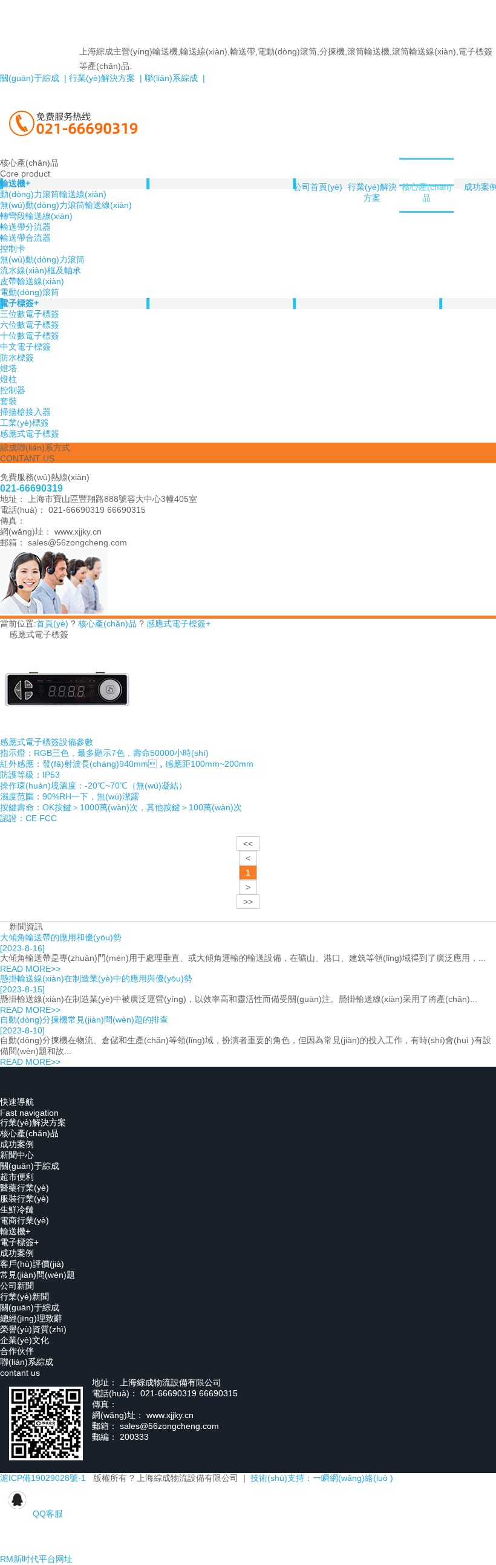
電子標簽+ (19, 303)
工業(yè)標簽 (24, 423)
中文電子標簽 (25, 346)
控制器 (12, 390)
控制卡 (12, 248)
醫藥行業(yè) (24, 1187)
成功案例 (17, 1144)
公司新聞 (17, 1285)
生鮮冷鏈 (17, 1209)
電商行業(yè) (24, 1220)
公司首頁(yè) (317, 187)
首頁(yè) (52, 623)
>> (248, 901)
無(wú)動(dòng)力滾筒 (42, 259)
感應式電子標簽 (29, 433)
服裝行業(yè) (24, 1198)
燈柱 (8, 379)
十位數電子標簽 (29, 335)
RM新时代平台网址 (36, 1559)
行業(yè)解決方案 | (104, 78)
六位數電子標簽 (29, 325)
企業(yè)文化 (24, 1340)
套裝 (8, 401)
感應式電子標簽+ (178, 623)
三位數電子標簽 (29, 314)
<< (248, 843)
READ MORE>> (30, 969)
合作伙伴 (17, 1351)
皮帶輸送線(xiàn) (32, 281)
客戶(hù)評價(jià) (32, 1264)
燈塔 (8, 368)
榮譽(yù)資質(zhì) (33, 1329)
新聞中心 (17, 1155)
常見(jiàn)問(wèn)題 (37, 1275)
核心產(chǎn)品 (427, 192)
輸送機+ (15, 1231)
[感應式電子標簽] (67, 734)
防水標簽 (17, 357)
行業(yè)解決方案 (372, 192)
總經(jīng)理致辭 (31, 1318)
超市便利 (17, 1177)
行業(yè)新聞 (24, 1296)
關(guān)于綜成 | (33, 78)
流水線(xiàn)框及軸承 (40, 270)
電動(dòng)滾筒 (29, 292)
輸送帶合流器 (25, 237)
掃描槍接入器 (25, 412)
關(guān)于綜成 (29, 1166)
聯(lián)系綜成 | (173, 78)
